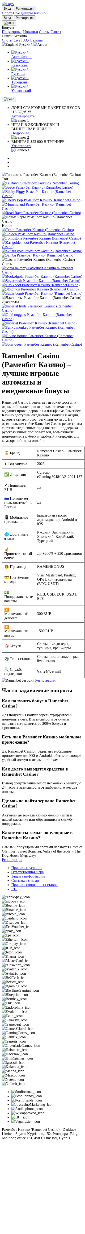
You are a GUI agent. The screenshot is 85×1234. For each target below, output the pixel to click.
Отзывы (36, 40)
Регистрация (45, 680)
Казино (40, 13)
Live (16, 40)
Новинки (30, 32)
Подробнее (20, 133)
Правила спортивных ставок (34, 885)
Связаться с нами (25, 880)
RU (14, 889)
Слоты (44, 32)
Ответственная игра (27, 872)
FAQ (25, 40)
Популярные (12, 32)
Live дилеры (23, 13)
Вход (7, 8)
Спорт (7, 13)
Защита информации (28, 876)
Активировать (22, 116)
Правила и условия (26, 868)
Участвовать (21, 146)
